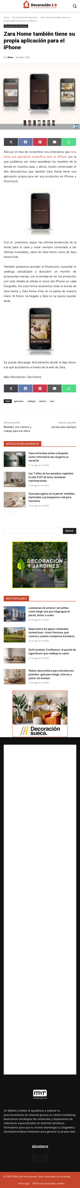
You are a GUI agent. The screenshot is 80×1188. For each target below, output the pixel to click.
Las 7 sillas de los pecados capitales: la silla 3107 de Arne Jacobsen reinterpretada (51, 477)
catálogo (31, 401)
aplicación (19, 401)
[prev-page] (6, 513)
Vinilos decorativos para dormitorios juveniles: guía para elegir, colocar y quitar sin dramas (51, 674)
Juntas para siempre (63, 427)
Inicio (6, 17)
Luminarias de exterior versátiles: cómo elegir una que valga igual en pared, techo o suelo (49, 611)
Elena (10, 57)
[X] (44, 1158)
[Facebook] (35, 1158)
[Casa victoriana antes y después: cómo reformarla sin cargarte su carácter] (14, 459)
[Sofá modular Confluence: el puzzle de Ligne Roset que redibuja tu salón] (14, 655)
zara (52, 401)
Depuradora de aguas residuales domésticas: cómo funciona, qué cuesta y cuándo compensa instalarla (51, 632)
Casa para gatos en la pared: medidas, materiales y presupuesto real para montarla (51, 497)
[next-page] (12, 513)
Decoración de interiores (25, 17)
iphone (42, 401)
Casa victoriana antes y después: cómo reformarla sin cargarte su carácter (48, 457)
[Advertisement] (40, 910)
